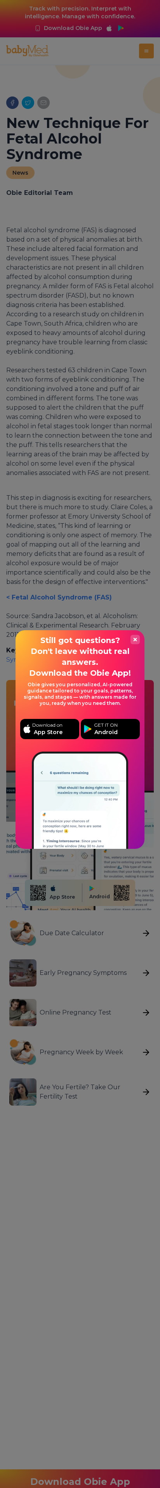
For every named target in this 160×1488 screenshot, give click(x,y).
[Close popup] (135, 639)
